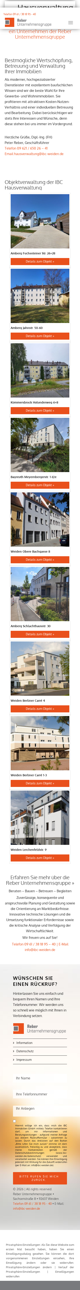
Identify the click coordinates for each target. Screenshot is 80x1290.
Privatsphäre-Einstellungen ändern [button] (29, 1267)
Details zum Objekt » (40, 261)
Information (24, 1043)
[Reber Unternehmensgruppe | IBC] (28, 22)
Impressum (24, 1059)
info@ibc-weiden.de (26, 1208)
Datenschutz (24, 1051)
